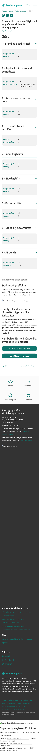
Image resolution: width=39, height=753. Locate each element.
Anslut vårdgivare (8, 616)
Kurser (3, 703)
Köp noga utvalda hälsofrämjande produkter (17, 639)
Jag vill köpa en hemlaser (19, 356)
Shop (31, 700)
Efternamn (33, 738)
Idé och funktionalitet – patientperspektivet (17, 612)
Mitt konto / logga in (13, 700)
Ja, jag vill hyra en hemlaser (19, 348)
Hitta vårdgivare (10, 400)
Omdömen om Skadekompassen (13, 619)
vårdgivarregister (27, 440)
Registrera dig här (8, 31)
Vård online (28, 386)
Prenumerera (5, 746)
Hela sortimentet (6, 709)
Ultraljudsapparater (18, 709)
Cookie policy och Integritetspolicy (13, 626)
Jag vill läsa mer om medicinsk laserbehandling (18, 366)
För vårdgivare (11, 703)
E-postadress (4, 743)
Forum (10, 386)
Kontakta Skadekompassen (11, 623)
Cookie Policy (22, 706)
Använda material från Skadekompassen (16, 630)
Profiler (19, 703)
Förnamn (3, 738)
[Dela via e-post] (7, 15)
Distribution (26, 703)
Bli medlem (24, 700)
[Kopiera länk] (11, 15)
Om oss (4, 700)
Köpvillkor (5, 643)
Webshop (28, 400)
